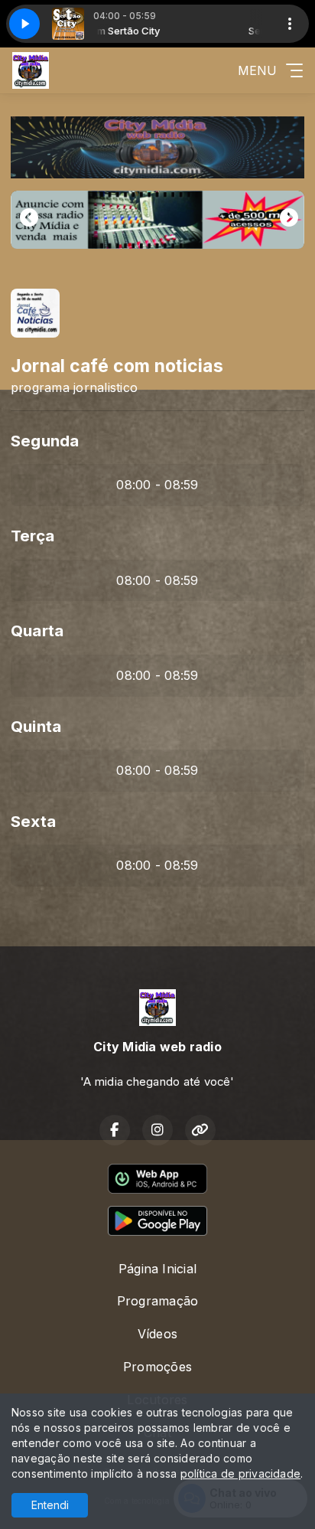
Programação (158, 1300)
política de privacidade (240, 1473)
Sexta (33, 821)
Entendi (50, 1504)
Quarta (37, 630)
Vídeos (157, 1333)
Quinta (36, 726)
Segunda (45, 440)
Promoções (157, 1366)
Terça (32, 535)
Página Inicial (157, 1268)
